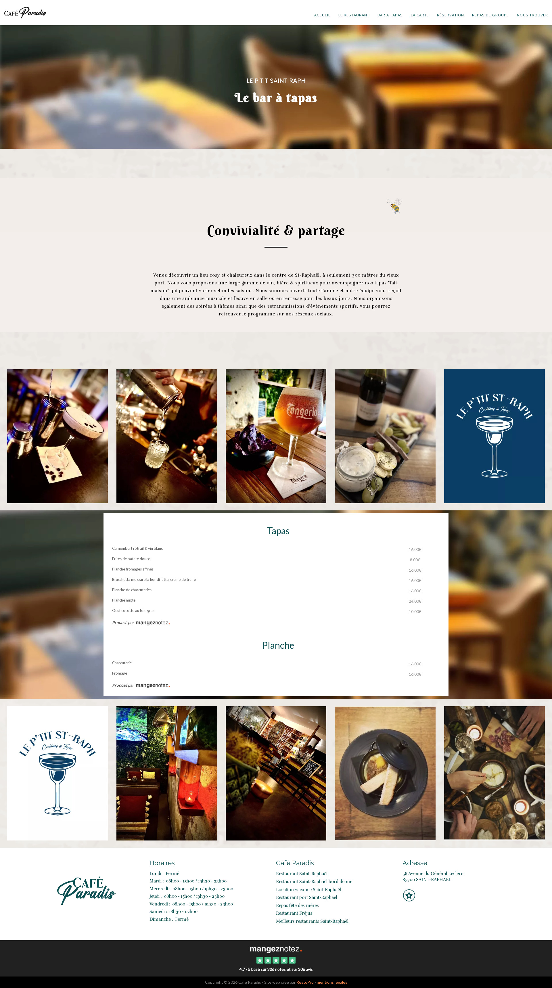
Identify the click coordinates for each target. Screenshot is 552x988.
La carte (420, 15)
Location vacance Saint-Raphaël (308, 889)
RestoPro (305, 982)
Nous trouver (532, 15)
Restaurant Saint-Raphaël (301, 873)
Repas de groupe (490, 15)
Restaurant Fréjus (294, 913)
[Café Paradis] (276, 949)
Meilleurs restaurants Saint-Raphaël (312, 921)
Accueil (322, 15)
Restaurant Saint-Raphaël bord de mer (315, 881)
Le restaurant (353, 15)
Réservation (450, 15)
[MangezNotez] (408, 899)
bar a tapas (390, 15)
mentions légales (332, 982)
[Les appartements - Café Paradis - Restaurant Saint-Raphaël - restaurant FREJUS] (166, 773)
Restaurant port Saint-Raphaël (306, 897)
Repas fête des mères (297, 905)
